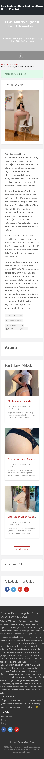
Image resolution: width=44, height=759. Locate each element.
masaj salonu (14, 640)
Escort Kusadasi (13, 658)
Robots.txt (38, 652)
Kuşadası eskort (33, 633)
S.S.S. (3, 720)
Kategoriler (22, 742)
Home (13, 742)
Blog (32, 742)
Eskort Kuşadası (35, 686)
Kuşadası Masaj (36, 38)
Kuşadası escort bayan (32, 627)
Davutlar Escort (10, 38)
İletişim (4, 723)
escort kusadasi (20, 686)
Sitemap (12, 649)
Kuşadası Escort (23, 38)
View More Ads (22, 549)
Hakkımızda (6, 716)
